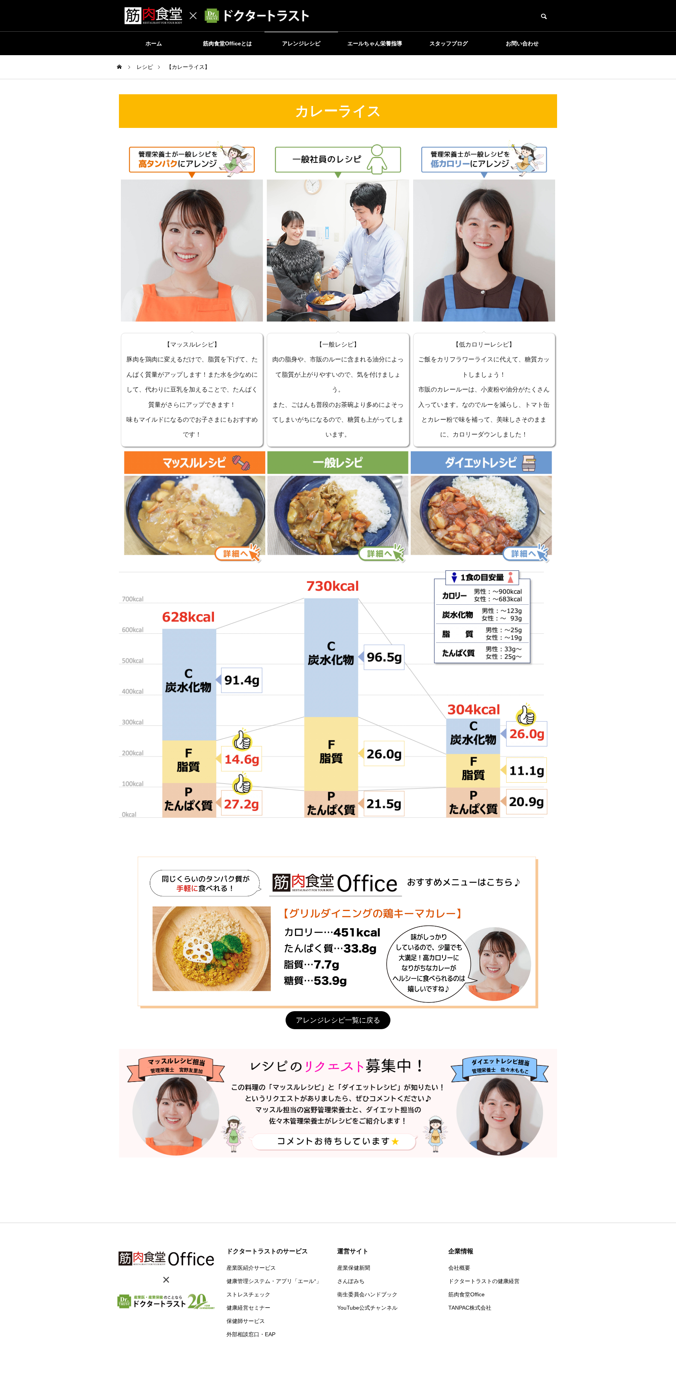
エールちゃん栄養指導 (374, 43)
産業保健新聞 (353, 1268)
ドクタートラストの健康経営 (484, 1281)
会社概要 (459, 1268)
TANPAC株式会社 (469, 1308)
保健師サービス (246, 1321)
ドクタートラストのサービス (267, 1251)
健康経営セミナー (248, 1308)
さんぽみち (351, 1281)
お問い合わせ (522, 43)
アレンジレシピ (301, 43)
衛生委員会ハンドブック (367, 1294)
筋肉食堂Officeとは (227, 43)
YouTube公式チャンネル (367, 1308)
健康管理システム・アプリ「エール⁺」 (274, 1281)
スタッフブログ (449, 43)
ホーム (154, 43)
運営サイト (353, 1251)
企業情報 (460, 1251)
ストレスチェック (248, 1294)
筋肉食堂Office (466, 1294)
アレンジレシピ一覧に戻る (338, 1020)
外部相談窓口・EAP (251, 1334)
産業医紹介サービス (251, 1268)
